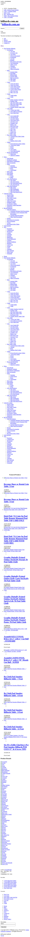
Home (5, 906)
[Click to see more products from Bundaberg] (4, 772)
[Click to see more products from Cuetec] (3, 779)
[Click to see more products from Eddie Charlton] (5, 785)
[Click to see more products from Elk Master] (4, 786)
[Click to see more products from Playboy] (3, 829)
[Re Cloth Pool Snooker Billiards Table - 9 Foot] (15, 703)
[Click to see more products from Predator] (3, 833)
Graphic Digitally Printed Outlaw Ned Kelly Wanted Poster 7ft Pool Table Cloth (15, 620)
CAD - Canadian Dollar (10, 11)
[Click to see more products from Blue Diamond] (5, 770)
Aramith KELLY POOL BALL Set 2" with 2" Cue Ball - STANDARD (16, 639)
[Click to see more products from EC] (2, 783)
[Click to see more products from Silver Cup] (4, 845)
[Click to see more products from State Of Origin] (5, 849)
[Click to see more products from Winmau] (3, 858)
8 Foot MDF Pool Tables (10, 885)
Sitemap (6, 917)
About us (6, 910)
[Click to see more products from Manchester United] (6, 814)
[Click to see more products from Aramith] (3, 767)
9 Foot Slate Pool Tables (10, 886)
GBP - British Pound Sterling (11, 10)
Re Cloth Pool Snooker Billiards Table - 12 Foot (14, 728)
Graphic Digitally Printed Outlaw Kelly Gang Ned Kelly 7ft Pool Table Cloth (16, 578)
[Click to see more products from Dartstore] (4, 780)
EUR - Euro (7, 13)
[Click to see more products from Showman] (4, 842)
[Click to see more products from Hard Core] (4, 801)
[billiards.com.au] (10, 24)
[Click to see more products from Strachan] (3, 851)
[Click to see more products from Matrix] (3, 817)
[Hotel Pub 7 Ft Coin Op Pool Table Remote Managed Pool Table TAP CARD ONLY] (15, 509)
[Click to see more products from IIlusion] (3, 804)
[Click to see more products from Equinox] (3, 788)
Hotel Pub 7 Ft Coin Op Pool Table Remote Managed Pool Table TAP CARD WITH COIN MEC (16, 539)
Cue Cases (6, 896)
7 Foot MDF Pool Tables (10, 882)
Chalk (5, 903)
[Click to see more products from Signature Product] (6, 843)
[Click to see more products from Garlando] (4, 795)
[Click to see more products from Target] (3, 852)
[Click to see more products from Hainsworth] (4, 799)
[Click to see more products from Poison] (3, 832)
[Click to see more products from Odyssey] (3, 824)
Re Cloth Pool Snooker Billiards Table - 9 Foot (13, 711)
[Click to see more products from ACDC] (3, 763)
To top (2, 935)
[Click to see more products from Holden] (3, 802)
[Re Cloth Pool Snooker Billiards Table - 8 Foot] (15, 687)
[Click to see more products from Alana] (3, 766)
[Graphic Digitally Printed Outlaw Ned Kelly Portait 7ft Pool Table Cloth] (15, 551)
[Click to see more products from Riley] (3, 838)
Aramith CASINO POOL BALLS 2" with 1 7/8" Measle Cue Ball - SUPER (16, 660)
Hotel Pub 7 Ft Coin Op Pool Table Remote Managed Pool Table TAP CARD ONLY (16, 518)
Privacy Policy (7, 919)
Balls (5, 901)
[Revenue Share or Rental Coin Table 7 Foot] (15, 477)
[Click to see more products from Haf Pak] (3, 798)
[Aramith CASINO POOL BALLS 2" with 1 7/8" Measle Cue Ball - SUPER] (15, 651)
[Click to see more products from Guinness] (4, 797)
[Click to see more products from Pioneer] (3, 827)
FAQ (5, 912)
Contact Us (7, 43)
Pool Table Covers (8, 899)
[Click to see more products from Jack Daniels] (4, 805)
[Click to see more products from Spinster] (3, 846)
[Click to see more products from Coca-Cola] (4, 776)
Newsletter (3, 922)
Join (5, 38)
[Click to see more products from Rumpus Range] (5, 840)
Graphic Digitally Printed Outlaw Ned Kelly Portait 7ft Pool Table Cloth (16, 559)
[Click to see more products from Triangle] (3, 855)
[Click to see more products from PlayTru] (3, 830)
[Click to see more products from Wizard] (3, 860)
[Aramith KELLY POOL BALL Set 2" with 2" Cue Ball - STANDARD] (15, 630)
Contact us (6, 913)
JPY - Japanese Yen (9, 14)
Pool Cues (6, 894)
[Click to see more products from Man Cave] (4, 813)
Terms (5, 915)
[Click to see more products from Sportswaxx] (4, 848)
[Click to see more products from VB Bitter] (4, 857)
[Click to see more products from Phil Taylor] (4, 826)
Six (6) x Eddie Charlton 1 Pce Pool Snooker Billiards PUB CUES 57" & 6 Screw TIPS (16, 747)
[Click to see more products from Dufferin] (3, 782)
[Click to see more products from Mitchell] (3, 818)
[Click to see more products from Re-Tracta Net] (5, 835)
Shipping (6, 916)
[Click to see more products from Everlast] (3, 861)
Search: (2, 28)
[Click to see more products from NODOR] (4, 821)
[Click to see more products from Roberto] (3, 839)
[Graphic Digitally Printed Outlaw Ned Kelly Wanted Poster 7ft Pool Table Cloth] (15, 611)
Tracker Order (7, 41)
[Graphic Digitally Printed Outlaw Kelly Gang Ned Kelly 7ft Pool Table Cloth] (15, 570)
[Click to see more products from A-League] (4, 761)
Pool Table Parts (8, 888)
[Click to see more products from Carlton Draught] (5, 773)
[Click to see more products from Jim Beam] (4, 807)
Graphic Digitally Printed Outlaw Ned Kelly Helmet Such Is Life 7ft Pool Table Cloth (15, 600)
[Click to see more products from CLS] (2, 775)
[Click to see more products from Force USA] (4, 864)
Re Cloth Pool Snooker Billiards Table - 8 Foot (13, 694)
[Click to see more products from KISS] (3, 810)
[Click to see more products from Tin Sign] (3, 854)
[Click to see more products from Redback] (3, 836)
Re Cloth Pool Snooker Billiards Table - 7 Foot (13, 678)
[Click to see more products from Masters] (3, 816)
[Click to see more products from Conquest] (4, 777)
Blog (5, 907)
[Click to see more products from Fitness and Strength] (6, 862)
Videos (5, 909)
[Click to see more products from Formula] (3, 791)
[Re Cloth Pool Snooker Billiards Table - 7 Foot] (15, 670)
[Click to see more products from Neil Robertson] (5, 820)
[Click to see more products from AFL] (2, 764)
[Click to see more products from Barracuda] (4, 769)
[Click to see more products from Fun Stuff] (4, 794)
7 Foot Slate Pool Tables (10, 880)
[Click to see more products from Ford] (2, 789)
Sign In (6, 40)
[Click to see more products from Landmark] (4, 811)
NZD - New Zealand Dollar (11, 16)
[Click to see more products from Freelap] (3, 792)
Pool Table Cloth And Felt (10, 897)
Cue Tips (6, 900)
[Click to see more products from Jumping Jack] (5, 808)
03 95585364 (8, 869)
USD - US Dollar (8, 17)
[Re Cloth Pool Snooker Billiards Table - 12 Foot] (15, 720)
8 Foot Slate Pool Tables (10, 883)
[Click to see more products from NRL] (3, 823)
